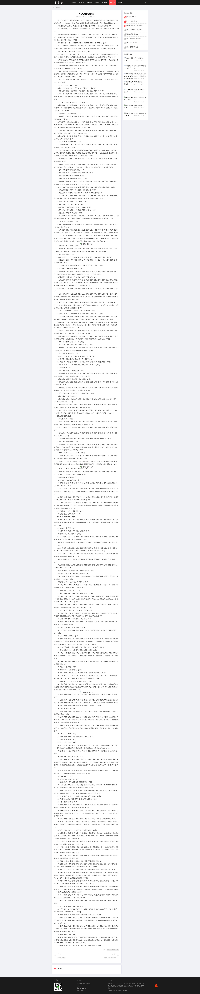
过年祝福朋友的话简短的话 (134, 38)
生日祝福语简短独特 (132, 47)
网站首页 (74, 2)
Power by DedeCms (112, 990)
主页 (53, 7)
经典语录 (104, 2)
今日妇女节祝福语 (132, 21)
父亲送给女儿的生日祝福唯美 (134, 29)
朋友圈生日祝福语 (132, 42)
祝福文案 (112, 2)
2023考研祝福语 (131, 16)
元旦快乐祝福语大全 (132, 34)
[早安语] (58, 2)
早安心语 (81, 2)
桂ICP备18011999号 (82, 988)
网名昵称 (120, 2)
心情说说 (97, 2)
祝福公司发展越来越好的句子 (134, 25)
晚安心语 (89, 2)
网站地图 (125, 990)
